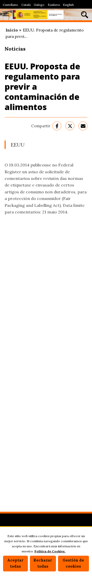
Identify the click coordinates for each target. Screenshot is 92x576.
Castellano (10, 5)
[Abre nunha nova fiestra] (56, 125)
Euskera (54, 5)
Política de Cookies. (49, 551)
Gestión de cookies (73, 563)
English (68, 5)
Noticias (15, 48)
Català (26, 5)
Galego (39, 5)
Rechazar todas (42, 563)
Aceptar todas (15, 563)
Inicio (12, 30)
